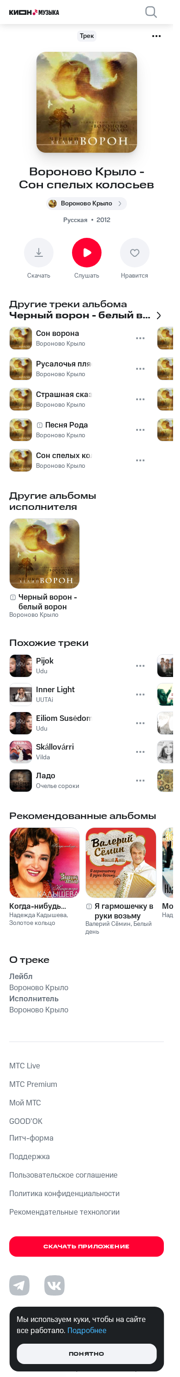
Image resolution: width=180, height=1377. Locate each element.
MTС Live (24, 1066)
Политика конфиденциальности (64, 1193)
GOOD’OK (25, 1121)
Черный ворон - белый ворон (47, 602)
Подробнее (87, 1330)
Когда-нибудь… (37, 906)
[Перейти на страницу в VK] (54, 1285)
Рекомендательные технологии (64, 1212)
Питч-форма (31, 1138)
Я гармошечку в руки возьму (124, 911)
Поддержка (29, 1156)
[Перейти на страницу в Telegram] (19, 1285)
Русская (75, 220)
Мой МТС (25, 1103)
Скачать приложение (86, 1247)
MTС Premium (33, 1084)
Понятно (86, 1354)
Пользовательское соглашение (63, 1175)
